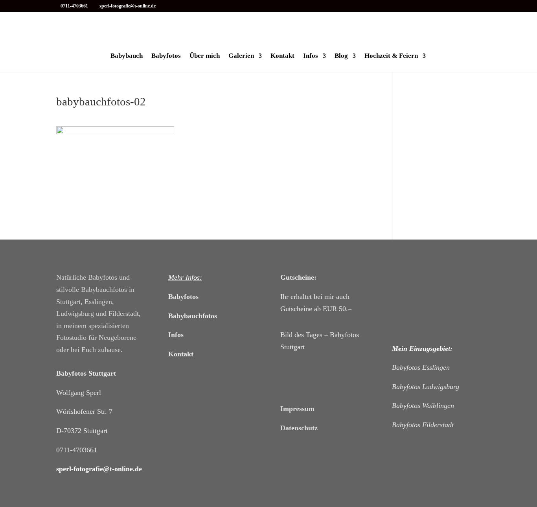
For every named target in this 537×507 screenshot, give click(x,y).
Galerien (241, 56)
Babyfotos (166, 56)
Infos (310, 56)
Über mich (204, 56)
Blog (341, 56)
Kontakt (282, 56)
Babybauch (126, 56)
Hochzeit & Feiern (391, 56)
